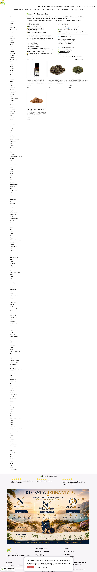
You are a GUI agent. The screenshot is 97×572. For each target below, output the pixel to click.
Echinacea (12, 122)
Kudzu (11, 238)
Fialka (11, 130)
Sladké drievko (13, 398)
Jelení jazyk (12, 203)
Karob (11, 216)
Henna (11, 162)
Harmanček (12, 154)
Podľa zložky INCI (13, 469)
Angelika (12, 42)
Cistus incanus (13, 87)
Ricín (11, 366)
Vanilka (11, 437)
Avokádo (12, 51)
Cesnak (11, 81)
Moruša (11, 293)
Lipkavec (12, 250)
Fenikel (11, 128)
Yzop (11, 454)
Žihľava (11, 465)
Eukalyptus (12, 124)
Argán (11, 36)
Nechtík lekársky (13, 302)
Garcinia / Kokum (13, 137)
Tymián (11, 433)
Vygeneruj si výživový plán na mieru (78, 569)
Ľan (11, 255)
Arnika (11, 44)
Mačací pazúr (12, 263)
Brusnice (12, 79)
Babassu (12, 57)
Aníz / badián (12, 38)
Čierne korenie (13, 104)
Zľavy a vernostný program (69, 6)
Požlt (11, 343)
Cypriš (11, 96)
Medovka (12, 280)
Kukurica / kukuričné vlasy (15, 240)
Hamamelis (12, 152)
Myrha (11, 298)
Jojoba (11, 207)
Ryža (11, 375)
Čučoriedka (12, 111)
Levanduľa (12, 244)
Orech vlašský (13, 315)
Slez (11, 403)
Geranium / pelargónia (14, 139)
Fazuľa (11, 126)
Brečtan (11, 74)
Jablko (11, 192)
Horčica (11, 167)
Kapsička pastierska (14, 218)
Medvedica (12, 285)
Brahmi (11, 72)
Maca (11, 259)
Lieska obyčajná (13, 246)
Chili (11, 180)
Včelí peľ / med (13, 444)
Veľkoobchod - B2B (78, 6)
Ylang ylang (12, 452)
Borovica (12, 70)
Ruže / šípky (12, 373)
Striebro (11, 411)
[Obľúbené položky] (87, 6)
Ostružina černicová (14, 317)
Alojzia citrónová (13, 29)
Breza (11, 77)
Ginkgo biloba (13, 141)
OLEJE (58, 9)
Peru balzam (12, 334)
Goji (11, 143)
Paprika (11, 332)
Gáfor (11, 135)
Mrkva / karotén (13, 289)
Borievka (12, 68)
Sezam (11, 383)
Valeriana (12, 439)
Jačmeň (11, 197)
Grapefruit (12, 145)
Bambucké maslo (13, 59)
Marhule (12, 274)
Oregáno (12, 313)
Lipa (11, 248)
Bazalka (11, 64)
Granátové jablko (13, 147)
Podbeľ (11, 341)
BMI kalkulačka (74, 567)
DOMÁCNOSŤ (65, 9)
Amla (11, 34)
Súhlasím (31, 567)
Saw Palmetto (13, 379)
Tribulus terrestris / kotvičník (16, 429)
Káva (11, 223)
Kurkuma (12, 242)
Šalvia (11, 414)
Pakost (11, 326)
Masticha (12, 276)
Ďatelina (12, 120)
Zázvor (11, 456)
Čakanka (12, 100)
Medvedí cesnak (13, 283)
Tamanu (11, 422)
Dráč (11, 115)
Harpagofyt (12, 158)
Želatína (11, 459)
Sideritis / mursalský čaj (15, 386)
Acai (11, 17)
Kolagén (11, 227)
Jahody (11, 195)
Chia (11, 177)
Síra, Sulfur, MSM (13, 394)
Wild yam (12, 450)
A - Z (76, 9)
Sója (11, 405)
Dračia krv (12, 117)
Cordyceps (12, 94)
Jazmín (11, 201)
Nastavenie (38, 567)
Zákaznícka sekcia (59, 6)
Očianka (11, 306)
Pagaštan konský (13, 323)
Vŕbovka (11, 448)
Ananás (11, 40)
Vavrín (11, 441)
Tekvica (11, 424)
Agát (11, 25)
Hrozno (11, 173)
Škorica (11, 416)
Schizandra (12, 390)
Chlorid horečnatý (13, 184)
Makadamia (12, 268)
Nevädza (12, 304)
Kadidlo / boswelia (14, 212)
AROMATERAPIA (50, 9)
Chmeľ (11, 171)
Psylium (11, 349)
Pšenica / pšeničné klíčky (15, 351)
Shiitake (11, 392)
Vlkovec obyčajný (13, 446)
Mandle (11, 270)
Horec (11, 169)
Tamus (11, 420)
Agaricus (12, 23)
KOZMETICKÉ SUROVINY (38, 9)
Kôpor (11, 235)
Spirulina (12, 407)
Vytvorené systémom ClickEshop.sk (48, 571)
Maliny (11, 265)
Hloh (11, 160)
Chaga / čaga (12, 175)
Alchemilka (12, 27)
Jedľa (11, 205)
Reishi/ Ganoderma (14, 362)
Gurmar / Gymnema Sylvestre (16, 156)
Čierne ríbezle (13, 107)
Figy (11, 132)
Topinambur (12, 426)
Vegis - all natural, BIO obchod (44, 6)
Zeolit (11, 461)
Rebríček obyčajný (13, 364)
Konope (11, 231)
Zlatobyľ (11, 463)
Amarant (12, 32)
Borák (11, 66)
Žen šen (11, 467)
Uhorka (11, 435)
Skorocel (12, 396)
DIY (72, 9)
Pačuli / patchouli (13, 321)
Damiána (12, 113)
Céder (11, 83)
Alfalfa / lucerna (13, 21)
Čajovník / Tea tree (14, 98)
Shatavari (12, 388)
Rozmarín (12, 371)
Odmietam (45, 567)
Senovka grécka (13, 381)
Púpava (11, 353)
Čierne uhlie (12, 109)
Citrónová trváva (13, 92)
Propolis (12, 347)
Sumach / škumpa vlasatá (15, 418)
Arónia (11, 47)
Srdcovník (12, 401)
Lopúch (11, 253)
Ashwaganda (12, 53)
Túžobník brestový (14, 431)
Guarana (12, 150)
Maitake (11, 261)
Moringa (11, 291)
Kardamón (12, 220)
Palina (11, 328)
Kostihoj (11, 233)
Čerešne (12, 102)
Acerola (11, 19)
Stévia (11, 409)
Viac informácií (52, 564)
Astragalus (12, 55)
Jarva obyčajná (13, 199)
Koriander (12, 229)
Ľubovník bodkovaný (14, 257)
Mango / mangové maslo (15, 272)
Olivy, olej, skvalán (14, 308)
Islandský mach (13, 190)
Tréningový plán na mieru (76, 564)
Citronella (12, 89)
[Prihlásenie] (90, 6)
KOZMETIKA (28, 9)
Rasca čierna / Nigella (14, 360)
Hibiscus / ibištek (13, 165)
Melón (11, 287)
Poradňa (52, 6)
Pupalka (11, 356)
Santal (11, 377)
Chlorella (12, 182)
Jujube (11, 210)
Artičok (11, 49)
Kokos (11, 225)
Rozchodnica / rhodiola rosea (16, 368)
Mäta (11, 278)
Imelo (11, 188)
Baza (11, 62)
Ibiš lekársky (12, 186)
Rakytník (12, 358)
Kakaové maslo (13, 214)
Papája (11, 330)
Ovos (11, 319)
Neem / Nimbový (13, 300)
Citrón (11, 85)
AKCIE (81, 9)
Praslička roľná (13, 345)
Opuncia (11, 310)
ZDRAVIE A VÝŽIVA (18, 9)
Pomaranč (12, 338)
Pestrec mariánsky (14, 336)
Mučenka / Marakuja (14, 295)
